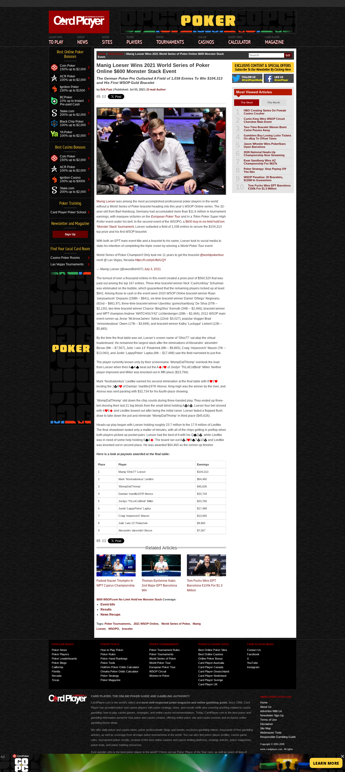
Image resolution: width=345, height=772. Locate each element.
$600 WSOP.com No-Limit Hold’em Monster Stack (129, 599)
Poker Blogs (59, 662)
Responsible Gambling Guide (278, 736)
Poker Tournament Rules (164, 649)
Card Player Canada (210, 667)
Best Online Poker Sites (212, 649)
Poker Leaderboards (64, 658)
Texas (55, 680)
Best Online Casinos (210, 654)
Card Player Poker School (68, 212)
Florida (56, 671)
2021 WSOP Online (146, 623)
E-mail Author (156, 89)
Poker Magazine (110, 680)
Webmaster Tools (271, 732)
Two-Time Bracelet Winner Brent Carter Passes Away (265, 129)
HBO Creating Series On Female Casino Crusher (265, 112)
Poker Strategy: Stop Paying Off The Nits (265, 170)
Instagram (253, 667)
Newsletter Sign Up (272, 715)
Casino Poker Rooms (65, 258)
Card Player (274, 40)
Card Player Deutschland (213, 671)
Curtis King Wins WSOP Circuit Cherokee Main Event (264, 120)
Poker (134, 40)
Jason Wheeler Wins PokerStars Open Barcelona (265, 145)
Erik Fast (107, 89)
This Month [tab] (273, 102)
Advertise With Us (271, 711)
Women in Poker (159, 675)
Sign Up (70, 234)
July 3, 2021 (152, 269)
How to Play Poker (112, 649)
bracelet (127, 628)
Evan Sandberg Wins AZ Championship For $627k (260, 162)
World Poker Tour (160, 662)
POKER (82, 40)
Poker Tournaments (118, 623)
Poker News (116, 53)
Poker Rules (108, 654)
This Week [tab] (247, 102)
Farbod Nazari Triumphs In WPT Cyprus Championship (115, 583)
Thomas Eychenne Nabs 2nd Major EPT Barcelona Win (159, 585)
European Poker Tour (162, 667)
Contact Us (254, 649)
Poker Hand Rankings (114, 658)
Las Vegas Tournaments (67, 264)
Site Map (265, 728)
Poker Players (60, 654)
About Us (266, 706)
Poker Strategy (110, 675)
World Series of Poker (175, 623)
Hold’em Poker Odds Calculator (120, 667)
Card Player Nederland (212, 675)
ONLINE (206, 40)
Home (102, 53)
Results (106, 609)
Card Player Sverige (210, 680)
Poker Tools (108, 662)
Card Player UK (207, 684)
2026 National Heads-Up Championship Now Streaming (264, 154)
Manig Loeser (105, 201)
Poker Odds (239, 40)
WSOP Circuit (157, 671)
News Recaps (110, 614)
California (57, 667)
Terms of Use (268, 719)
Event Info (108, 604)
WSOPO (113, 628)
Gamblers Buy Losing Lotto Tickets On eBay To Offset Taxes (267, 137)
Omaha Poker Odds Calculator (119, 671)
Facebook (253, 654)
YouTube (252, 662)
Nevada (56, 675)
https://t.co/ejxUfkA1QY (150, 260)
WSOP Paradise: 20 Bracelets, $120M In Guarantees (263, 179)
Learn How (56, 40)
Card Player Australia (211, 662)
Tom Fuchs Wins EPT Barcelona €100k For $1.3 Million (205, 585)
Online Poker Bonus (210, 658)
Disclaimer (266, 724)
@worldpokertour (212, 255)
